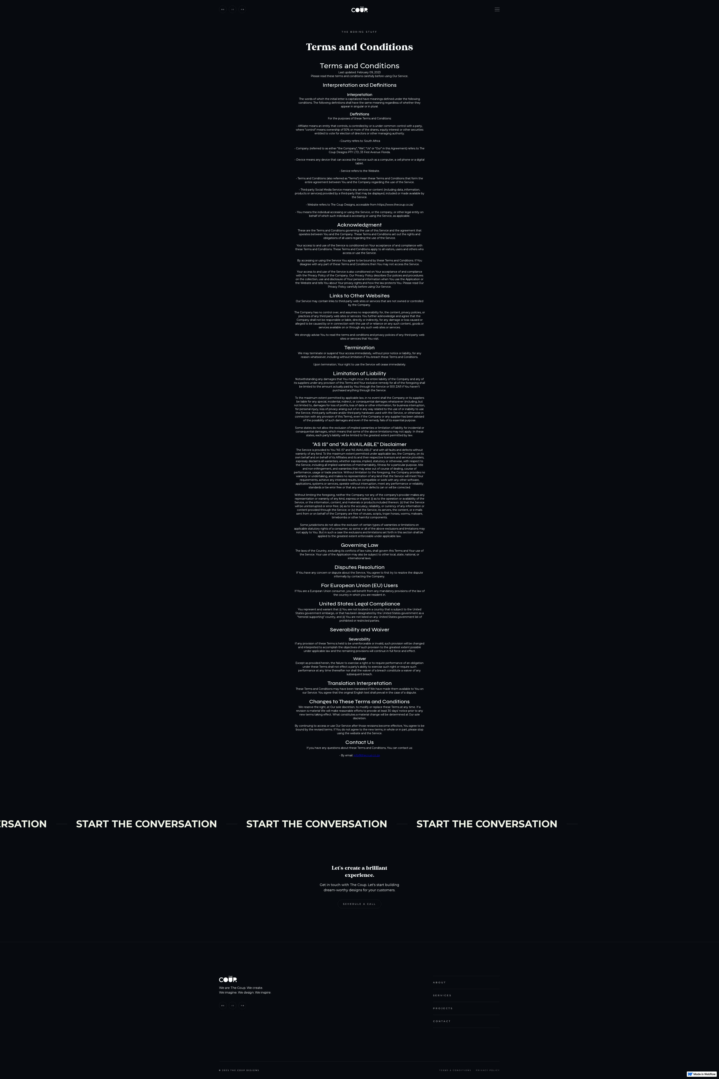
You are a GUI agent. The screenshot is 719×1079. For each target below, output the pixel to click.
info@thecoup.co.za (367, 755)
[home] (359, 9)
